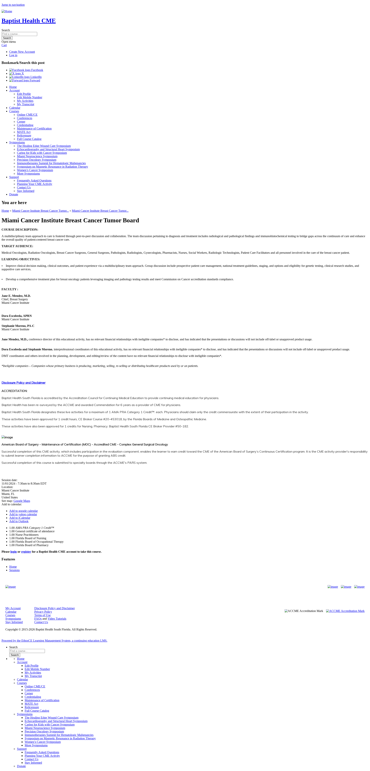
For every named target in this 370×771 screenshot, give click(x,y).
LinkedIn (36, 77)
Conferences (24, 118)
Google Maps (21, 500)
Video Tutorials (57, 618)
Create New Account (22, 51)
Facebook (36, 70)
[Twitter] (346, 587)
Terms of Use (42, 615)
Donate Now (173, 586)
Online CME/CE (27, 114)
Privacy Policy (43, 611)
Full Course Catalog (29, 139)
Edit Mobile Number (29, 97)
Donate (13, 194)
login (13, 551)
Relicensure (24, 135)
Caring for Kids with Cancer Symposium (42, 152)
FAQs (38, 618)
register (26, 551)
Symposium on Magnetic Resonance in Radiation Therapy (52, 166)
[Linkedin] (359, 587)
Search (6, 30)
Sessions (14, 570)
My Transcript (25, 104)
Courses (14, 111)
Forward (34, 80)
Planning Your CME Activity (34, 184)
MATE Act (23, 132)
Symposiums (17, 142)
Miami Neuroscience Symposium (37, 156)
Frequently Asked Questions (34, 180)
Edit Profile (24, 93)
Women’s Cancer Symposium (35, 170)
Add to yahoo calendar (23, 514)
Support (14, 177)
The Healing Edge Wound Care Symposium (44, 145)
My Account (13, 608)
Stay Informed (25, 191)
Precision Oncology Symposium (36, 159)
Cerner (21, 121)
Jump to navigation (13, 4)
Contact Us (24, 187)
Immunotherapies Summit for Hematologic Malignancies (51, 163)
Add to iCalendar (19, 517)
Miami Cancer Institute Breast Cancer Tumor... (40, 210)
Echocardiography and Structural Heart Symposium (48, 149)
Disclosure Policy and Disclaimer (23, 382)
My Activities (25, 100)
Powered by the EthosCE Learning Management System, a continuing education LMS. (54, 640)
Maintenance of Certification (34, 128)
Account (14, 90)
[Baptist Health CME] (10, 587)
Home (13, 87)
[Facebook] (333, 587)
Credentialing (25, 125)
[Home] (7, 11)
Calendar (14, 107)
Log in (13, 55)
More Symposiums (28, 173)
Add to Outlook (19, 521)
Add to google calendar (23, 510)
